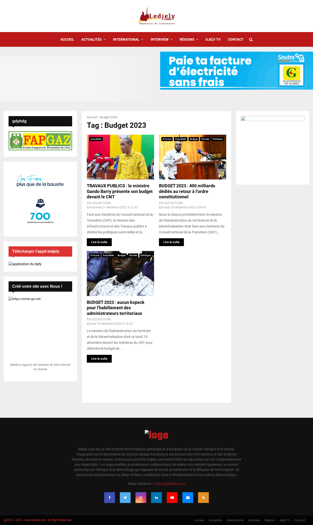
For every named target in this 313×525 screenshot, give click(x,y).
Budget (194, 139)
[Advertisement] (192, 324)
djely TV (213, 39)
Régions (187, 39)
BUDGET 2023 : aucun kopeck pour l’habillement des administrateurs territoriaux (116, 308)
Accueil (67, 39)
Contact (236, 39)
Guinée (205, 139)
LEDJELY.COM (101, 203)
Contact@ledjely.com (169, 484)
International (126, 39)
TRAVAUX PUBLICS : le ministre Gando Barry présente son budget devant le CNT (120, 191)
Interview (159, 39)
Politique (218, 139)
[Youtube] (172, 497)
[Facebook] (109, 497)
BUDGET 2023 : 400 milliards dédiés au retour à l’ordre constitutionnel (187, 191)
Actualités (91, 39)
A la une (167, 139)
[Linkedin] (156, 497)
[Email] (187, 497)
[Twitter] (125, 497)
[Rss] (203, 497)
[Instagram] (140, 497)
